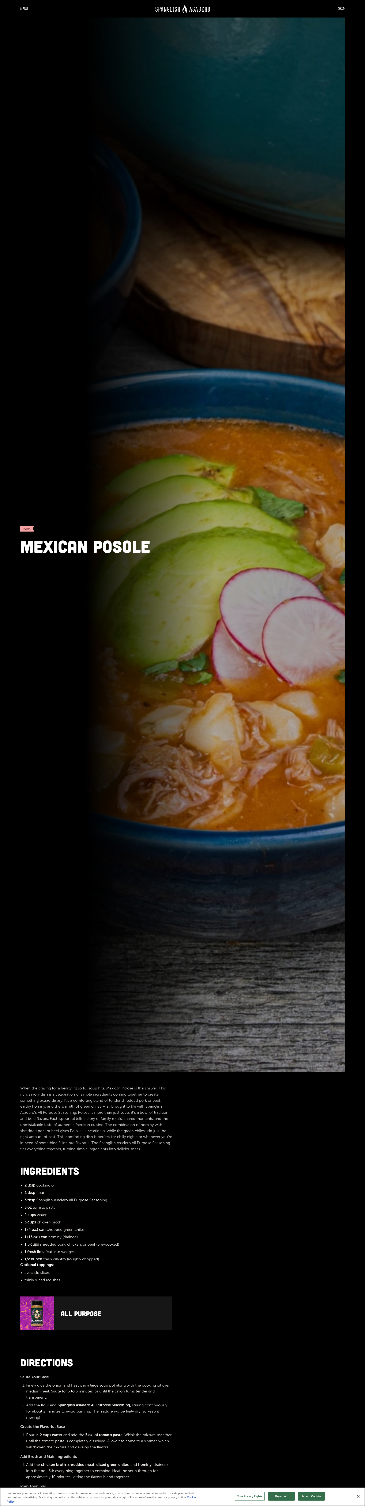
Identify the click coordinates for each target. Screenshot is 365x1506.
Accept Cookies (311, 1496)
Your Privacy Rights (249, 1496)
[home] (183, 9)
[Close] (358, 1496)
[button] (22, 9)
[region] (182, 1496)
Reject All (281, 1496)
